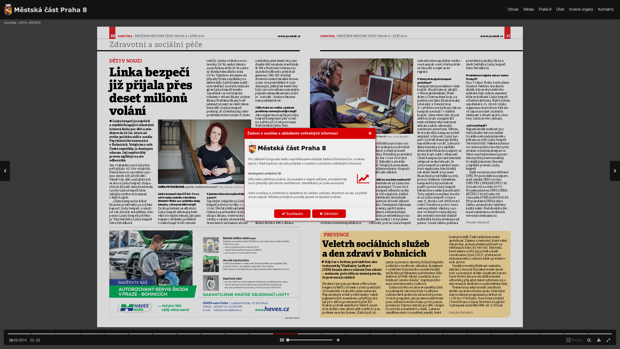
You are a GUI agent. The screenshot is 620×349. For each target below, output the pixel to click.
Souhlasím (294, 214)
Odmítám (330, 214)
